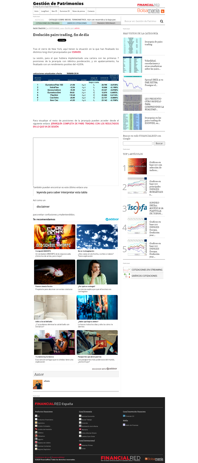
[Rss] (163, 11)
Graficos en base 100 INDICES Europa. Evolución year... (155, 228)
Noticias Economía (87, 416)
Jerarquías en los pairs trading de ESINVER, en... (153, 120)
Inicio (36, 11)
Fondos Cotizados (43, 426)
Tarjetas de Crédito (44, 443)
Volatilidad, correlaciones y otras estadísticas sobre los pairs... (153, 64)
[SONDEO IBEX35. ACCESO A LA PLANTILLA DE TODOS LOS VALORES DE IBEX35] (137, 206)
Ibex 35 (54, 11)
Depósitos (41, 423)
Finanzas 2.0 (129, 416)
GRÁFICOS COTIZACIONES (77, 23)
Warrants (84, 430)
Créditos (40, 433)
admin (77, 28)
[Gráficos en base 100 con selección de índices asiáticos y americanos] (137, 166)
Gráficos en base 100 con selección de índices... (156, 166)
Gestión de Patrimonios (58, 3)
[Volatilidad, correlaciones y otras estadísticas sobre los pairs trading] (132, 64)
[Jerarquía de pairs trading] (132, 45)
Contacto (91, 11)
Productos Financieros (45, 420)
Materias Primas (87, 445)
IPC (38, 416)
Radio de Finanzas (131, 425)
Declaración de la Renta (89, 426)
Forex (83, 448)
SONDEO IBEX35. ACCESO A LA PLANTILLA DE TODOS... (156, 208)
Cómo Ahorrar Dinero (89, 433)
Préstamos (41, 436)
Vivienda (84, 423)
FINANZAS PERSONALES (106, 23)
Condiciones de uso (42, 457)
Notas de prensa (78, 11)
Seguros (40, 439)
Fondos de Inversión (44, 429)
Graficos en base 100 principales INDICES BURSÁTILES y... (156, 187)
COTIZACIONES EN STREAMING (47, 23)
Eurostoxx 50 (65, 11)
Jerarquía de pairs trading (153, 43)
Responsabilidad (58, 457)
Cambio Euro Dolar (88, 436)
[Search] (161, 21)
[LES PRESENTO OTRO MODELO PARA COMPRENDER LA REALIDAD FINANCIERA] (132, 102)
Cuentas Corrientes (44, 446)
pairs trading (39, 28)
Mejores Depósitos (44, 449)
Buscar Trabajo (86, 420)
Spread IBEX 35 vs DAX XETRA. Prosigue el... (154, 82)
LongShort (45, 11)
